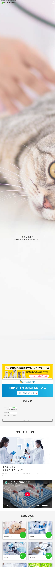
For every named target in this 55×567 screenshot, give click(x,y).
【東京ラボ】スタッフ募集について (11, 414)
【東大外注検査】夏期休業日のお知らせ (12, 408)
